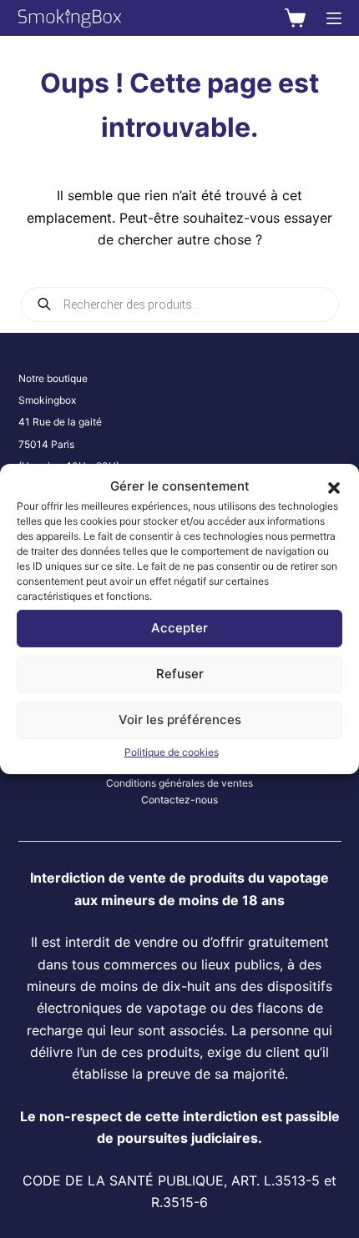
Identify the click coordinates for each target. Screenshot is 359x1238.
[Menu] (333, 18)
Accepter (179, 628)
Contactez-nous (179, 799)
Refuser (180, 674)
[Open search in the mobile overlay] (179, 304)
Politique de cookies (171, 752)
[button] (334, 486)
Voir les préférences (180, 719)
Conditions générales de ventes (179, 783)
